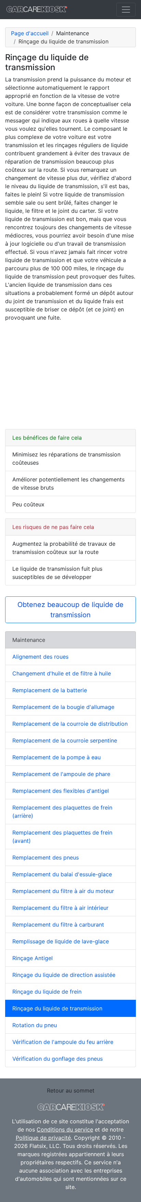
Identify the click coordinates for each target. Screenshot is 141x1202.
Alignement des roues (40, 656)
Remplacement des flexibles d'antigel (60, 790)
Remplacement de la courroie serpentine (64, 740)
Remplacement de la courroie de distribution (70, 723)
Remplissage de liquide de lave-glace (60, 941)
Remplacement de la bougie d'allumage (63, 706)
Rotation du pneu (34, 1025)
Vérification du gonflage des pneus (57, 1058)
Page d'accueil (30, 33)
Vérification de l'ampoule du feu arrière (62, 1041)
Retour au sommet (70, 1090)
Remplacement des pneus (45, 857)
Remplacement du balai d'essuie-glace (62, 874)
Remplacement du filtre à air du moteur (63, 891)
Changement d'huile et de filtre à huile (61, 673)
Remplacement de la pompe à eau (56, 757)
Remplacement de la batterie (49, 690)
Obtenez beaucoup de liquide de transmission (70, 609)
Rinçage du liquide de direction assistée (63, 974)
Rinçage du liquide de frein (46, 991)
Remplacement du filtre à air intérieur (60, 907)
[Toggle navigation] (126, 9)
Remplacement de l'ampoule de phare (61, 774)
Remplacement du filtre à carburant (58, 924)
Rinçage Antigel (32, 958)
